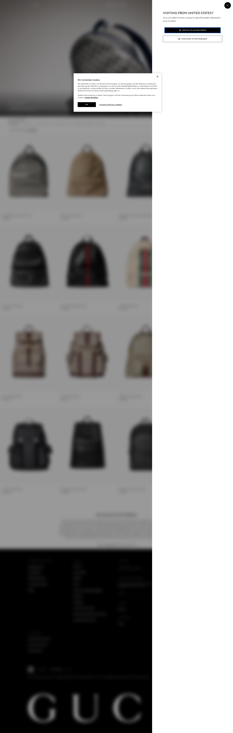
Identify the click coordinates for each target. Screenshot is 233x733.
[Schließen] (157, 76)
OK (86, 104)
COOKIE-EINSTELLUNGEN (110, 105)
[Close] (227, 5)
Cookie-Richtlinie (91, 98)
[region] (117, 92)
